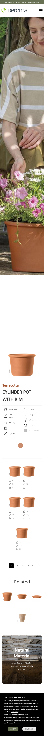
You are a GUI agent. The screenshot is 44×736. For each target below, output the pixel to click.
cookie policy (14, 712)
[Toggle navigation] (41, 10)
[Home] (15, 10)
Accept (13, 729)
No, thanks (29, 729)
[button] (22, 364)
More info (16, 723)
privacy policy (24, 714)
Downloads (9, 2)
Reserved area (33, 2)
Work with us (21, 2)
